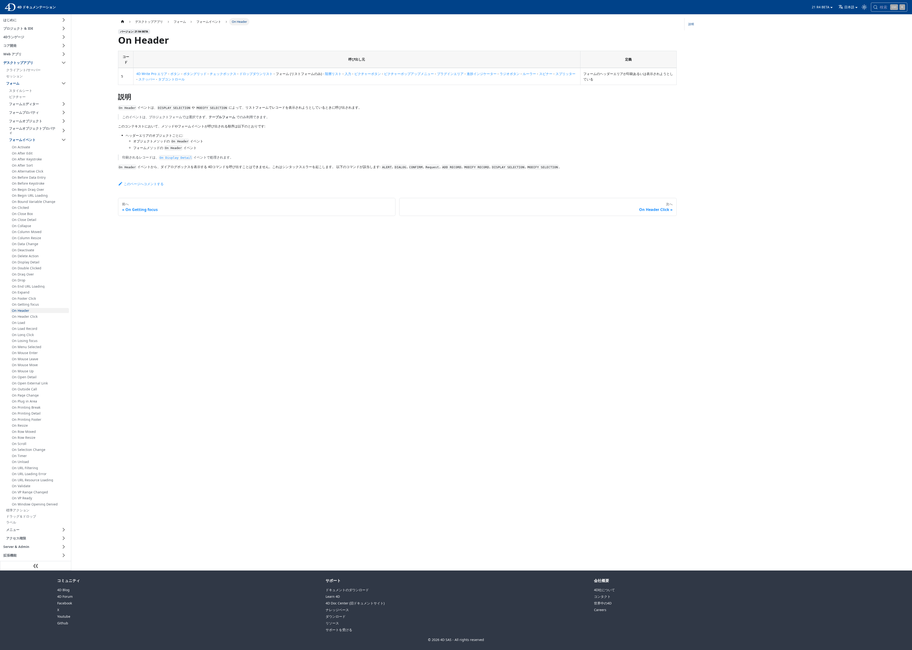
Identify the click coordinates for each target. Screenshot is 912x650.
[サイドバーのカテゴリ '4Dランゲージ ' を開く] (63, 37)
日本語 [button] (849, 7)
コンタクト (602, 596)
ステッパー (146, 79)
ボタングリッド (195, 73)
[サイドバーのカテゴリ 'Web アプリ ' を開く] (63, 54)
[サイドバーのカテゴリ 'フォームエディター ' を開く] (63, 104)
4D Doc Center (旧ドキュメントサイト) (355, 603)
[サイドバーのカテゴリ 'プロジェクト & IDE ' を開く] (63, 28)
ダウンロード (336, 616)
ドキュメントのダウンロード (347, 590)
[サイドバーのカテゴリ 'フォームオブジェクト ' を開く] (63, 121)
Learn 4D (333, 596)
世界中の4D (603, 603)
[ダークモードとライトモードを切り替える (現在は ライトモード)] (864, 7)
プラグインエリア (450, 73)
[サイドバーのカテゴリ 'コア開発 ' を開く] (63, 45)
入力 (348, 73)
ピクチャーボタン (367, 73)
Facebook (64, 603)
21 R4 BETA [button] (820, 7)
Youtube (63, 616)
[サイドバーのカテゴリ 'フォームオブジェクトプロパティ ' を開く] (63, 130)
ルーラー (529, 73)
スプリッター (565, 73)
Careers (600, 610)
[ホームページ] (122, 21)
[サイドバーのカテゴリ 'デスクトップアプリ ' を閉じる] (63, 62)
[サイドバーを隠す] (35, 566)
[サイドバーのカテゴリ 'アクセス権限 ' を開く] (63, 538)
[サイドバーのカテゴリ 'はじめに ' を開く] (63, 20)
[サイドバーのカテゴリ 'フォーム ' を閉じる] (63, 83)
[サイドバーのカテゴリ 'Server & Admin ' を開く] (63, 547)
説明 (691, 24)
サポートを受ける (339, 629)
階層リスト (333, 73)
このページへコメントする (144, 184)
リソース (332, 623)
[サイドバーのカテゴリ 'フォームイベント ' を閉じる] (63, 140)
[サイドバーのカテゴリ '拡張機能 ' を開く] (63, 555)
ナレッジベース (337, 610)
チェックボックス (223, 73)
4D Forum (65, 596)
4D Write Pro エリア (151, 73)
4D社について (604, 590)
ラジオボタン (510, 73)
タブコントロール (171, 79)
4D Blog (63, 590)
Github (62, 623)
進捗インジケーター (482, 73)
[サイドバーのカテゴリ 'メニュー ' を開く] (63, 529)
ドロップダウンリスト (256, 73)
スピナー (545, 73)
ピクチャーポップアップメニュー (409, 73)
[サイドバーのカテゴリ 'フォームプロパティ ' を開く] (63, 112)
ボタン (175, 73)
